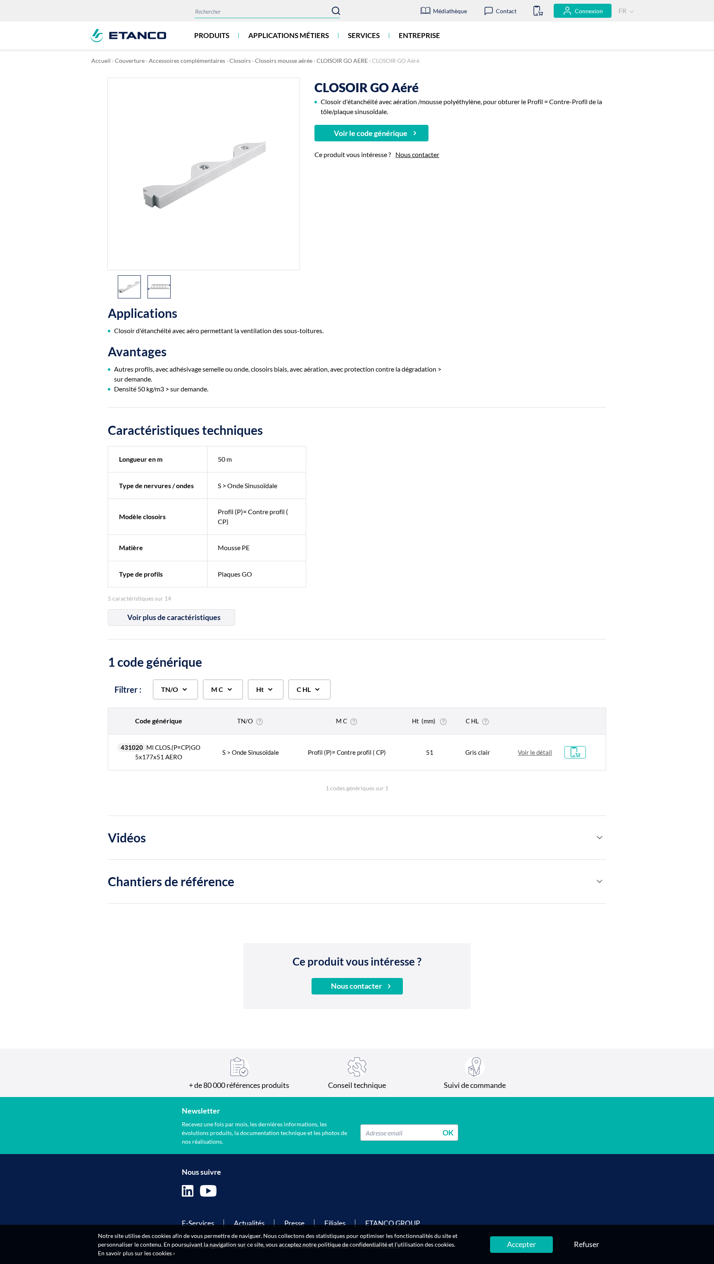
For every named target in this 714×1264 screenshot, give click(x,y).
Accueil (101, 60)
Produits (211, 35)
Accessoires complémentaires (187, 60)
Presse (294, 1223)
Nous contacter (417, 154)
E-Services (198, 1223)
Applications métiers (288, 35)
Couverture (130, 60)
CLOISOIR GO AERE (342, 60)
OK (448, 1132)
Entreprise (419, 35)
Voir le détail (535, 752)
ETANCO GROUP (392, 1223)
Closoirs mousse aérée (283, 60)
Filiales (334, 1223)
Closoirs (240, 60)
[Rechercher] (336, 10)
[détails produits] (599, 837)
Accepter (521, 1244)
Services (364, 35)
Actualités (249, 1223)
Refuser (586, 1244)
